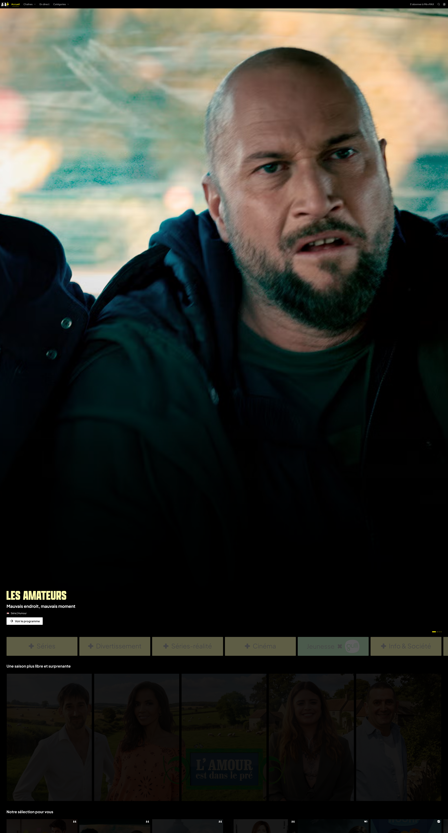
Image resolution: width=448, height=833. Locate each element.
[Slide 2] (437, 631)
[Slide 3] (439, 631)
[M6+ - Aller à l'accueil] (5, 4)
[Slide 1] (434, 631)
